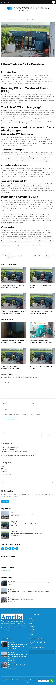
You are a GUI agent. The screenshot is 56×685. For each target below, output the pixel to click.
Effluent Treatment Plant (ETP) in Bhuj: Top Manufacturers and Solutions (28, 591)
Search (3, 432)
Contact (31, 634)
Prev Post (14, 256)
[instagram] (9, 548)
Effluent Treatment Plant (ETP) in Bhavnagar (20, 599)
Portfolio (32, 626)
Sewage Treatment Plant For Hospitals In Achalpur (25, 523)
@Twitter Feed (5, 570)
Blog (2, 466)
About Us (32, 621)
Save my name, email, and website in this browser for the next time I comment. (22, 414)
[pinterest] (16, 548)
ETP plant (4, 67)
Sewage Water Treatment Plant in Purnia (22, 514)
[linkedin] (13, 548)
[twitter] (6, 548)
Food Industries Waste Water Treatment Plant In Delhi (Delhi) (28, 533)
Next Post (42, 256)
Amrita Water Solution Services (31, 8)
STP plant (4, 472)
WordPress (31, 682)
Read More (5, 501)
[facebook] (2, 548)
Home (31, 618)
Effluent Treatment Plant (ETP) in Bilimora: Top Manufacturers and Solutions (29, 583)
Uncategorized (6, 474)
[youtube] (44, 642)
